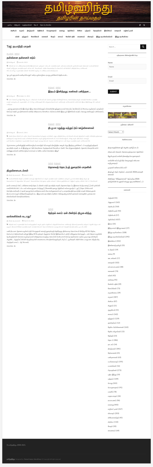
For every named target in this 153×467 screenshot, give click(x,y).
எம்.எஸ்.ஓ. (13, 71)
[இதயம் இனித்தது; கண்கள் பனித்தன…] (26, 87)
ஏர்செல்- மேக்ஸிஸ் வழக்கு (31, 71)
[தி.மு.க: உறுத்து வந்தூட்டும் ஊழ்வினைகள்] (26, 124)
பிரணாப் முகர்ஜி (17, 100)
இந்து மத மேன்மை (121, 37)
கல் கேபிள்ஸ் (67, 68)
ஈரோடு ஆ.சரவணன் (14, 175)
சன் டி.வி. (48, 66)
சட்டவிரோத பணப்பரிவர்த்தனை (49, 71)
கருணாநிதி (19, 71)
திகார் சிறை (12, 136)
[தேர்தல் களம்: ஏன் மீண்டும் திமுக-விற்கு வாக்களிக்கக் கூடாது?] (26, 209)
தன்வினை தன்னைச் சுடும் (21, 57)
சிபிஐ (23, 100)
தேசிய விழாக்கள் (114, 331)
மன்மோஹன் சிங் (40, 102)
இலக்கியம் (108, 31)
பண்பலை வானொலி (66, 66)
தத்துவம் (25, 37)
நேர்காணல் (112, 353)
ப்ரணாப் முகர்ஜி (51, 100)
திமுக (69, 141)
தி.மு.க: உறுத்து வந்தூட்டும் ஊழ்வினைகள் (71, 128)
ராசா (10, 100)
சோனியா (89, 100)
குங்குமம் (42, 66)
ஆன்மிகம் (70, 31)
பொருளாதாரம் (52, 31)
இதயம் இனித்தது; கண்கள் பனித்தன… (69, 91)
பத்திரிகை (61, 179)
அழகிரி (91, 224)
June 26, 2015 (23, 62)
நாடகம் (110, 344)
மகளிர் (110, 392)
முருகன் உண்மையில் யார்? (117, 167)
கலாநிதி (83, 100)
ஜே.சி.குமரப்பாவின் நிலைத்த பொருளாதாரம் (124, 156)
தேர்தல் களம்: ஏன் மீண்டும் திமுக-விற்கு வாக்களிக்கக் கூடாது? (49, 214)
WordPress (37, 459)
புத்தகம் (87, 31)
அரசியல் (13, 31)
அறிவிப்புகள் (112, 211)
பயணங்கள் (112, 366)
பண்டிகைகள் (112, 357)
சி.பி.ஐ (32, 102)
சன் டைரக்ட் (30, 68)
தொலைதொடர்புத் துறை (39, 136)
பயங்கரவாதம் (113, 362)
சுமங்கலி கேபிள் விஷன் (16, 179)
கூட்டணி (63, 141)
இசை (110, 224)
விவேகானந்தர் (113, 418)
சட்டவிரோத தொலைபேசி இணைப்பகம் (27, 66)
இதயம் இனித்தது (87, 102)
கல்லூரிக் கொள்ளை (58, 224)
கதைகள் (118, 31)
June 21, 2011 (23, 132)
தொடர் (110, 340)
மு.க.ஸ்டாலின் (83, 227)
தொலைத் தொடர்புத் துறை (38, 181)
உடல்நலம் (111, 250)
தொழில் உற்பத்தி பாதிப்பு (71, 227)
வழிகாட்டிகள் (128, 31)
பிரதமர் (32, 141)
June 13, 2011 (28, 175)
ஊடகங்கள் (10, 53)
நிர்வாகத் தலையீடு (77, 224)
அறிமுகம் (17, 25)
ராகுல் (74, 138)
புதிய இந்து (112, 374)
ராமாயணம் (112, 400)
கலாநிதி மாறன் (55, 66)
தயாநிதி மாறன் (22, 68)
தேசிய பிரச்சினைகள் (116, 327)
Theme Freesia (28, 459)
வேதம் (53, 37)
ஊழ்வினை (18, 141)
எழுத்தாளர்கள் (27, 25)
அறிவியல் (40, 31)
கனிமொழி (62, 102)
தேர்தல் (110, 336)
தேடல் (36, 25)
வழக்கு (77, 181)
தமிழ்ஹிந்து (11, 459)
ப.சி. (28, 102)
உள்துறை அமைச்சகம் (51, 102)
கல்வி (17, 37)
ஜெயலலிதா (20, 181)
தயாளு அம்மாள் (44, 141)
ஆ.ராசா (51, 141)
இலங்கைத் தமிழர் (114, 245)
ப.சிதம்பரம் (34, 100)
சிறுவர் (110, 306)
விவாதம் (90, 37)
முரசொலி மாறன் (77, 66)
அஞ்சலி (111, 198)
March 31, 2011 (28, 221)
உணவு (110, 254)
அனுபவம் (111, 202)
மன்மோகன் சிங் (85, 141)
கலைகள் (45, 37)
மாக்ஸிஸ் (26, 179)
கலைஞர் (31, 179)
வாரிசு (25, 136)
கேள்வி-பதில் (70, 37)
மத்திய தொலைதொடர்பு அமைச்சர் (53, 68)
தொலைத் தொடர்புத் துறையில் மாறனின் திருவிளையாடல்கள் (49, 168)
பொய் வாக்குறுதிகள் (31, 224)
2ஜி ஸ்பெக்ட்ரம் (39, 179)
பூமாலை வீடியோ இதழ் (76, 179)
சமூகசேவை (112, 293)
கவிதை (111, 280)
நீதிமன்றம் (80, 138)
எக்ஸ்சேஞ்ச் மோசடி (62, 100)
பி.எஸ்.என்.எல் (42, 100)
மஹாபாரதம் (112, 396)
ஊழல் (36, 141)
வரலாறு (62, 31)
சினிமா (79, 31)
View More (13, 79)
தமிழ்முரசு (14, 68)
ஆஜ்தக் (72, 181)
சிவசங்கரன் (38, 68)
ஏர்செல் (82, 181)
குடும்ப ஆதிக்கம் (47, 224)
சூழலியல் (111, 310)
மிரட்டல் (87, 181)
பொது (110, 383)
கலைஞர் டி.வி (15, 102)
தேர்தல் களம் (13, 224)
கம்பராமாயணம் (114, 267)
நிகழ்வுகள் (30, 31)
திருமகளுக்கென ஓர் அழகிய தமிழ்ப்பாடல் (123, 147)
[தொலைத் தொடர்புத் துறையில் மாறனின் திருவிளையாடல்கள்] (26, 163)
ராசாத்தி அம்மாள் (37, 227)
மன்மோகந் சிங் (70, 102)
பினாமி (30, 136)
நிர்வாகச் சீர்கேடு (17, 227)
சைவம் (60, 37)
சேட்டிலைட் (27, 181)
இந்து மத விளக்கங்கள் (104, 37)
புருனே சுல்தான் (51, 181)
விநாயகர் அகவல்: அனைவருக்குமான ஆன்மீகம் (125, 152)
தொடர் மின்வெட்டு (48, 227)
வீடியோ (111, 422)
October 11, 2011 (24, 96)
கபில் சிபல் (78, 102)
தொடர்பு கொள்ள (45, 25)
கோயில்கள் (35, 37)
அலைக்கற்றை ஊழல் (74, 100)
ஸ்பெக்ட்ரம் (12, 66)
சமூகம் (21, 31)
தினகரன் (86, 66)
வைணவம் (81, 37)
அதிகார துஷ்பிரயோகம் (63, 181)
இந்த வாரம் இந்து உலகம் (117, 228)
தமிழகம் (67, 179)
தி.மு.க (28, 100)
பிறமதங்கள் (97, 31)
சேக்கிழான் (11, 62)
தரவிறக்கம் (112, 323)
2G (94, 102)
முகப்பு (10, 25)
